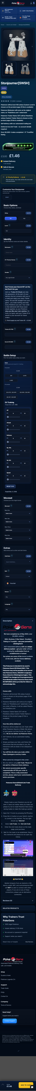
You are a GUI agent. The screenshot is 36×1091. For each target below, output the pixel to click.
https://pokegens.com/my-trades (14, 754)
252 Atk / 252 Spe (11, 392)
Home (2, 24)
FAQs (2, 992)
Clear (18, 371)
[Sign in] (31, 3)
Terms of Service (6, 1005)
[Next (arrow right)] (7, 1053)
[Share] (12, 1045)
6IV (11, 375)
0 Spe (11, 380)
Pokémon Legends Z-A (8, 979)
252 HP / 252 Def (11, 397)
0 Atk (24, 375)
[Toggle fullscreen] (7, 1045)
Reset (7, 197)
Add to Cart (26, 1085)
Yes (24, 218)
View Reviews (29, 942)
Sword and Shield (11, 24)
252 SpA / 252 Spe (25, 392)
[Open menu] (3, 3)
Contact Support (10, 1021)
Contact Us (4, 996)
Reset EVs (10, 486)
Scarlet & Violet (5, 975)
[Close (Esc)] (17, 1045)
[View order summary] (2, 1085)
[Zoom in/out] (1, 1045)
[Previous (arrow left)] (1, 1053)
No (11, 218)
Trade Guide (5, 988)
